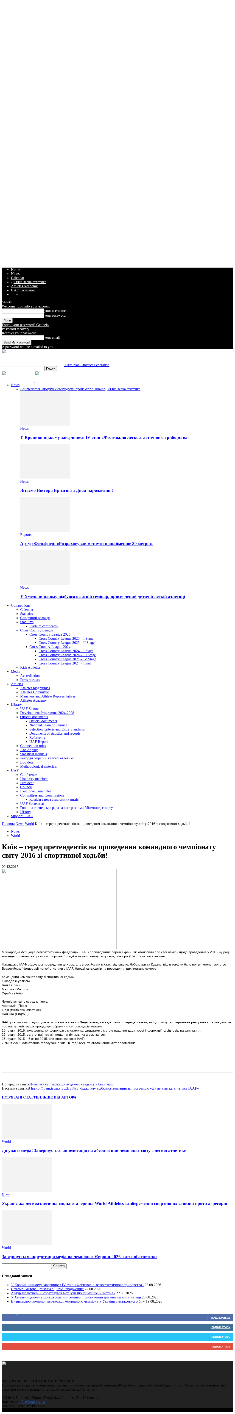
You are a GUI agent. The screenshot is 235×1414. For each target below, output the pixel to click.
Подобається (220, 1317)
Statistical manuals (33, 754)
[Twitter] (26, 1062)
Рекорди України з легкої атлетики (47, 758)
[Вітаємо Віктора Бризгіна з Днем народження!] (45, 477)
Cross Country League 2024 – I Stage (66, 651)
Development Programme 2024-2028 (47, 713)
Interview (32, 389)
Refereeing (37, 737)
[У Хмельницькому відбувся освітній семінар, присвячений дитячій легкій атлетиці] (45, 583)
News (15, 274)
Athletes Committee (34, 692)
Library (16, 704)
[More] (92, 1063)
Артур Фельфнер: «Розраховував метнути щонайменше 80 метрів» (86, 543)
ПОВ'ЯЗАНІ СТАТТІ (19, 1097)
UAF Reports (39, 742)
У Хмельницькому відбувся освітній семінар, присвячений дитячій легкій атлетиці (102, 596)
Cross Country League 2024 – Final (65, 663)
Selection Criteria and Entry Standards (57, 729)
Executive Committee (35, 791)
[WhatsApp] (42, 1062)
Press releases (30, 680)
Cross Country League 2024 (49, 647)
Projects (67, 389)
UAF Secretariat (23, 290)
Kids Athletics (30, 667)
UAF (15, 770)
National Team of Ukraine (48, 725)
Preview (56, 389)
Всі (22, 389)
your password (55, 315)
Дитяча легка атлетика (28, 282)
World (88, 389)
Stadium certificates (43, 626)
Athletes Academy (24, 286)
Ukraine (99, 389)
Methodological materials (38, 766)
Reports (78, 389)
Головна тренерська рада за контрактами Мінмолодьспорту (66, 808)
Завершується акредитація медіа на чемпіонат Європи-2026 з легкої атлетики (79, 1256)
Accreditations (30, 676)
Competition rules (33, 746)
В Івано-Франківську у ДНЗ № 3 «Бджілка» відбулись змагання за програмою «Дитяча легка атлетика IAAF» (113, 1088)
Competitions (20, 605)
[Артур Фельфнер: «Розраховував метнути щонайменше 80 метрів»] (45, 530)
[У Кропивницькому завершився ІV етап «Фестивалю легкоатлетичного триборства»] (45, 424)
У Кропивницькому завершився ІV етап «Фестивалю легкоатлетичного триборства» (105, 437)
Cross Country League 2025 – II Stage (67, 643)
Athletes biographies (35, 688)
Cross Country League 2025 (49, 634)
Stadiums (27, 622)
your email (52, 337)
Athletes (17, 684)
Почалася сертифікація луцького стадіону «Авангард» (72, 1084)
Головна (8, 824)
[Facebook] (9, 1062)
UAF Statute (29, 709)
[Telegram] (75, 1062)
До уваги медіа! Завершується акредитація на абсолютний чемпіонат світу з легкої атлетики (94, 1150)
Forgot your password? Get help (25, 325)
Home (15, 269)
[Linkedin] (59, 1062)
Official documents (34, 717)
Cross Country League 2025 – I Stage (66, 638)
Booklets (26, 762)
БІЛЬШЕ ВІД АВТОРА (56, 1097)
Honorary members (34, 779)
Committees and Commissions (42, 795)
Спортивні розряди (35, 618)
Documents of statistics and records (54, 733)
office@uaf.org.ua (32, 1402)
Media (15, 671)
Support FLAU (22, 816)
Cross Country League (36, 630)
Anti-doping (29, 750)
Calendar (17, 278)
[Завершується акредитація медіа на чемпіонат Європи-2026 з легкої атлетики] (27, 1243)
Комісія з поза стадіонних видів (54, 799)
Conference (28, 775)
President (27, 783)
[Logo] (18, 381)
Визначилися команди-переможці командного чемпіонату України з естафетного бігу (78, 1301)
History (44, 389)
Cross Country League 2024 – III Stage (67, 655)
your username (55, 311)
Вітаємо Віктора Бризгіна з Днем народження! (66, 490)
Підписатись (220, 1327)
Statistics (26, 614)
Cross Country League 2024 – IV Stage (67, 659)
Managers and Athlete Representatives (48, 696)
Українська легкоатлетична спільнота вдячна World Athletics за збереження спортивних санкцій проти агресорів (114, 1203)
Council (26, 787)
